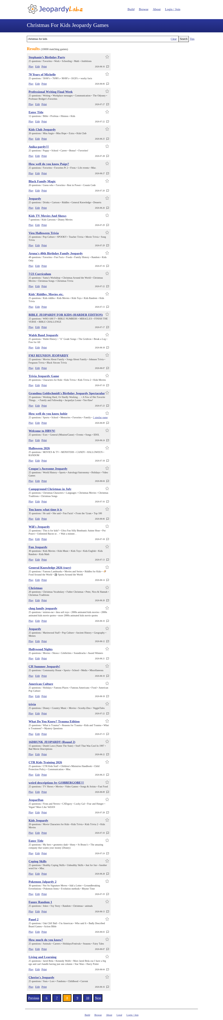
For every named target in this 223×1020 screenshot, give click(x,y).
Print (44, 66)
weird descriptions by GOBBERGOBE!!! (56, 782)
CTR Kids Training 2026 (45, 762)
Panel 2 (34, 919)
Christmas (36, 588)
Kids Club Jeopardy (42, 129)
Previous (33, 998)
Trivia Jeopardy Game (44, 376)
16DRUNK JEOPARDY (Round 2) (52, 742)
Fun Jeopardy (38, 547)
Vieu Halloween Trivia (44, 233)
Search (183, 38)
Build (131, 9)
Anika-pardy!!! (39, 146)
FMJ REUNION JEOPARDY (48, 355)
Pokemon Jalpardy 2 (42, 881)
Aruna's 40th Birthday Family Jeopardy (56, 253)
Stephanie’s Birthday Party (47, 57)
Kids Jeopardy (38, 820)
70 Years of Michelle (42, 74)
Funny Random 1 (40, 902)
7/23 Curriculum (40, 274)
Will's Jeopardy (39, 526)
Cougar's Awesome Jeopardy (48, 468)
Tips (192, 38)
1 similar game (100, 417)
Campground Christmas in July (50, 489)
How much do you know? (46, 940)
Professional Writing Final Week (51, 91)
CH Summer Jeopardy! (44, 666)
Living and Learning (42, 957)
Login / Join (172, 9)
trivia (32, 704)
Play (31, 66)
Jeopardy (35, 198)
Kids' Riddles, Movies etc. (46, 294)
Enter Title (36, 112)
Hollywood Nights (41, 649)
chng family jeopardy (43, 608)
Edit (37, 66)
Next (98, 998)
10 (87, 998)
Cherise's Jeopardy (41, 977)
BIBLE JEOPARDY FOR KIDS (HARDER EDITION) (66, 315)
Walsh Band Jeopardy (43, 335)
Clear (174, 38)
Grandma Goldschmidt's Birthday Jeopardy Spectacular (67, 393)
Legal (119, 1015)
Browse (143, 9)
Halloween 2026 (39, 448)
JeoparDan (36, 800)
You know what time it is (45, 509)
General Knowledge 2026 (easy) (50, 567)
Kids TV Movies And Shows (47, 216)
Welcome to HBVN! (42, 431)
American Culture (41, 684)
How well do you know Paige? (49, 164)
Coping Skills (38, 861)
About (157, 9)
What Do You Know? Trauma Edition (54, 721)
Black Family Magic (42, 181)
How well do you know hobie (48, 413)
